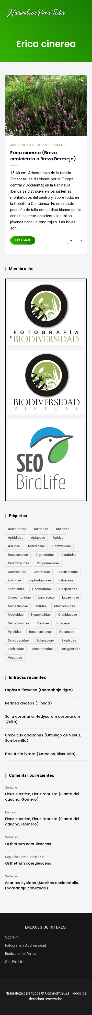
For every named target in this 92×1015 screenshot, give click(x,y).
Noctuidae (16, 614)
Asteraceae (36, 546)
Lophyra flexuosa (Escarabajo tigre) (39, 689)
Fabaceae (66, 580)
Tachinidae (16, 648)
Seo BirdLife (15, 962)
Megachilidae (18, 606)
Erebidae (14, 580)
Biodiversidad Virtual (21, 953)
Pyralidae (14, 631)
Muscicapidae (64, 606)
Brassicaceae (18, 554)
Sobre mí (12, 937)
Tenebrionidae (42, 648)
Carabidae (68, 554)
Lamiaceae (46, 597)
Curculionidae (67, 571)
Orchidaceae (67, 614)
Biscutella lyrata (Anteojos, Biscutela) (40, 753)
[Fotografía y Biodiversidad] (46, 313)
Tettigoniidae (70, 648)
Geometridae (42, 589)
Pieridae (43, 623)
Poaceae (63, 623)
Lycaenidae (70, 597)
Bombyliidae (61, 546)
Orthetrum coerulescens (28, 843)
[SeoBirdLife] (46, 458)
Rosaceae (66, 631)
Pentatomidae (18, 623)
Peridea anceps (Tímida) (28, 703)
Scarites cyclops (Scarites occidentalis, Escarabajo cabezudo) (42, 885)
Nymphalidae (41, 614)
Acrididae (41, 528)
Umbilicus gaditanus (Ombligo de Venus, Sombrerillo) (43, 738)
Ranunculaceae (40, 631)
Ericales (58, 145)
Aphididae (15, 537)
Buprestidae (45, 554)
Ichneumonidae (19, 597)
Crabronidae (17, 571)
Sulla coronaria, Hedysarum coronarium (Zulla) (42, 719)
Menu (82, 13)
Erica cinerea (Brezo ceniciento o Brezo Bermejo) (43, 156)
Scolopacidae (18, 640)
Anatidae (62, 528)
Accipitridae (17, 528)
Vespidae (15, 657)
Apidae (58, 537)
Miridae (41, 606)
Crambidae (42, 571)
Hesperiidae (68, 589)
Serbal (9, 787)
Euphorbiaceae (40, 580)
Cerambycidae (18, 563)
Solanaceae (45, 640)
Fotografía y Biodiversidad (25, 945)
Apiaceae (38, 537)
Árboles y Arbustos (28, 145)
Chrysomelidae (48, 563)
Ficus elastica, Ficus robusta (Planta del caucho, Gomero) (42, 796)
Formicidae (16, 589)
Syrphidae (68, 640)
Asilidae (14, 546)
